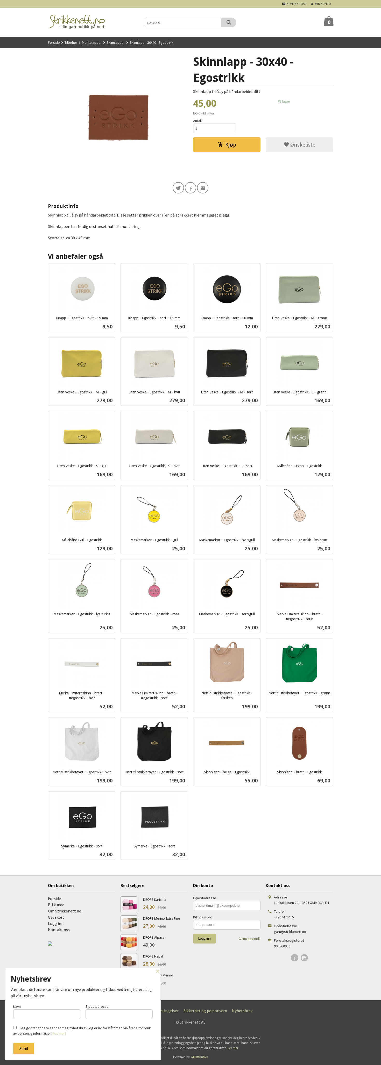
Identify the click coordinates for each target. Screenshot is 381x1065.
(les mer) (59, 1033)
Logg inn (56, 923)
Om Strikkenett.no (64, 910)
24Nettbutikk (199, 1057)
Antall (197, 120)
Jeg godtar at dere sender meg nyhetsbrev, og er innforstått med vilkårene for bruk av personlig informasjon (82, 1031)
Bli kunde (56, 904)
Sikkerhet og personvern (205, 1010)
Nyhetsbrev (242, 1010)
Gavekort (56, 917)
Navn (17, 1006)
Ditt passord (202, 917)
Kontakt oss (59, 929)
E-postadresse (204, 898)
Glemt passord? (249, 939)
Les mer (233, 1048)
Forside (54, 42)
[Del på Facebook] (190, 187)
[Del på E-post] (202, 187)
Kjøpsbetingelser (163, 1010)
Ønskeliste (302, 144)
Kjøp (230, 144)
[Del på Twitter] (178, 187)
